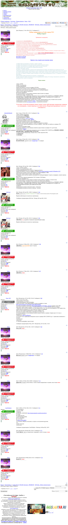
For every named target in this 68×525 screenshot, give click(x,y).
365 (39, 218)
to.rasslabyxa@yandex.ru (7, 521)
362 (38, 139)
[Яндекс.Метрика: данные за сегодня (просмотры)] (50, 512)
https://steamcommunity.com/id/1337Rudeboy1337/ (49, 171)
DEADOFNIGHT (8, 113)
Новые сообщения (5, 21)
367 (40, 271)
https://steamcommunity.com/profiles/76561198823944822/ (28, 304)
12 (15, 22)
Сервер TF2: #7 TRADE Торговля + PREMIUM (23, 24)
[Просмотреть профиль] (1, 53)
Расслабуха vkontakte (21, 57)
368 (41, 298)
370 (42, 353)
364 (39, 192)
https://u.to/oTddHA (22, 420)
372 (39, 408)
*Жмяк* (32, 119)
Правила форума (20, 21)
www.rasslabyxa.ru (14, 508)
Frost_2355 (8, 298)
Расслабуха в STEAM (21, 56)
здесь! (34, 100)
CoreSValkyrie (8, 408)
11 (14, 22)
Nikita (8, 30)
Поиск (26, 21)
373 (41, 430)
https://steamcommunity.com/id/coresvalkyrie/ (37, 413)
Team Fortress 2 (8, 24)
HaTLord (8, 192)
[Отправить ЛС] (1, 54)
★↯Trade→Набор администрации (42, 24)
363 (39, 166)
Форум (2, 24)
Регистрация (33, 7)
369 (41, 326)
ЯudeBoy (8, 166)
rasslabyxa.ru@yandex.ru (21, 521)
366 (40, 244)
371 (40, 381)
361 (38, 113)
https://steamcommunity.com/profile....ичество (41, 305)
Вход (38, 7)
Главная (28, 7)
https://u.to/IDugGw (26, 315)
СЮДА (24, 522)
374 (42, 457)
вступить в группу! (31, 101)
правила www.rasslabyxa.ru (14, 498)
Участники (12, 21)
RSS (41, 7)
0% (7, 51)
